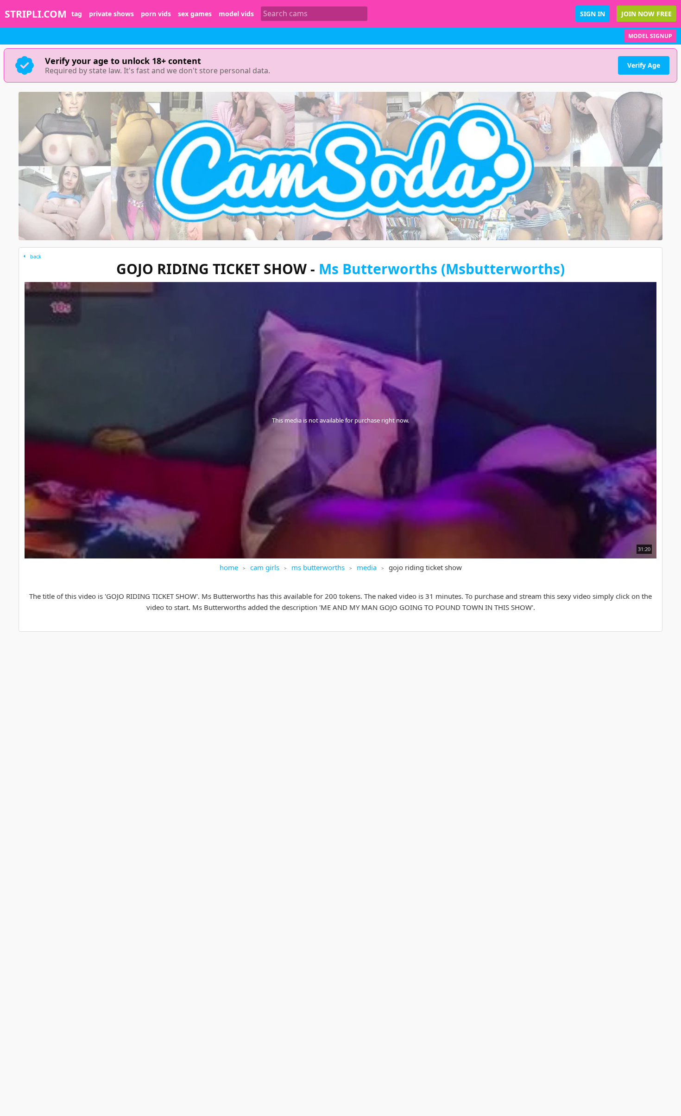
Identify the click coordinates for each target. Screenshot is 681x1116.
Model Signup (650, 36)
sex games (195, 14)
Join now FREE (646, 13)
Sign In (592, 13)
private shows (111, 14)
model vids (236, 14)
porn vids (156, 14)
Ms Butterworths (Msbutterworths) (442, 268)
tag (76, 14)
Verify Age (643, 65)
